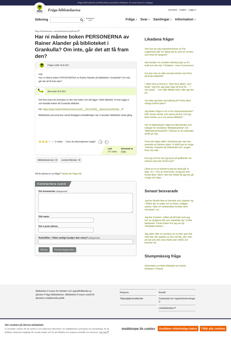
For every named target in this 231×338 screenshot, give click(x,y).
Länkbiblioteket (166, 308)
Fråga (130, 19)
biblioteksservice (46, 160)
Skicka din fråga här (71, 173)
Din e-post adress (48, 226)
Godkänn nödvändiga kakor (178, 328)
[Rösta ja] (101, 142)
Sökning (41, 19)
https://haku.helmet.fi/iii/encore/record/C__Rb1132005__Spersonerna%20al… (82, 109)
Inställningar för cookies (138, 328)
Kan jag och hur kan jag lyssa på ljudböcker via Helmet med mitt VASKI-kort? (168, 159)
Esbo (123, 151)
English (182, 10)
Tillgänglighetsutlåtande (131, 298)
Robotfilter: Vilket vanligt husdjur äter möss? (63, 237)
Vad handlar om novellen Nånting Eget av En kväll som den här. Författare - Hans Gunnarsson (169, 64)
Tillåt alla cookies (213, 328)
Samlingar (161, 19)
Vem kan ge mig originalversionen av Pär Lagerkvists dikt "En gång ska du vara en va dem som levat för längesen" (169, 51)
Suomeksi (172, 10)
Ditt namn (43, 216)
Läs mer (103, 332)
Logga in (192, 10)
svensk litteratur (69, 160)
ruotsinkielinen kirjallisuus (65, 31)
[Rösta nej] (106, 142)
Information (184, 19)
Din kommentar (46, 191)
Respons (124, 292)
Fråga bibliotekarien (43, 31)
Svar (144, 19)
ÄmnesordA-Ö (90, 19)
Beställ (162, 292)
